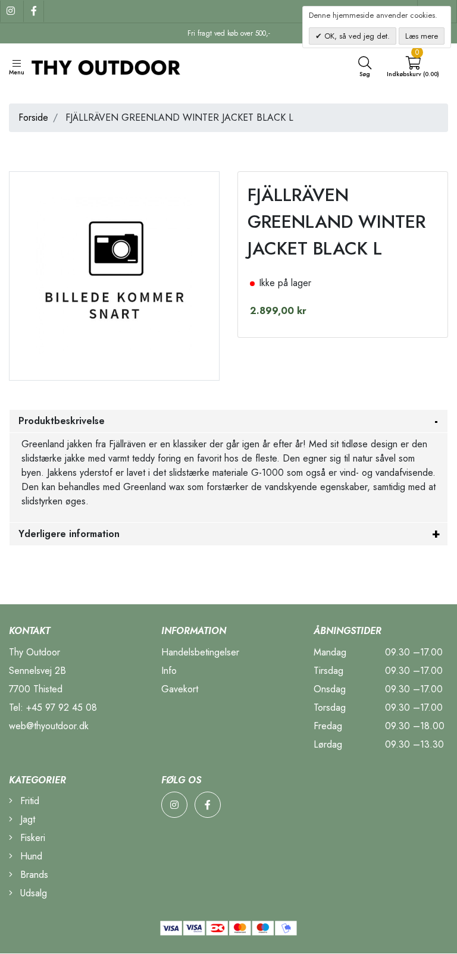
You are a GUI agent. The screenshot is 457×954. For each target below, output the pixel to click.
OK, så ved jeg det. (356, 36)
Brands (32, 874)
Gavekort (179, 689)
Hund (29, 856)
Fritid (28, 801)
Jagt (26, 819)
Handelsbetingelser (200, 652)
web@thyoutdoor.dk (49, 726)
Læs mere (421, 36)
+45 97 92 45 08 (61, 707)
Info (169, 670)
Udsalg (32, 893)
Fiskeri (31, 838)
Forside (33, 117)
